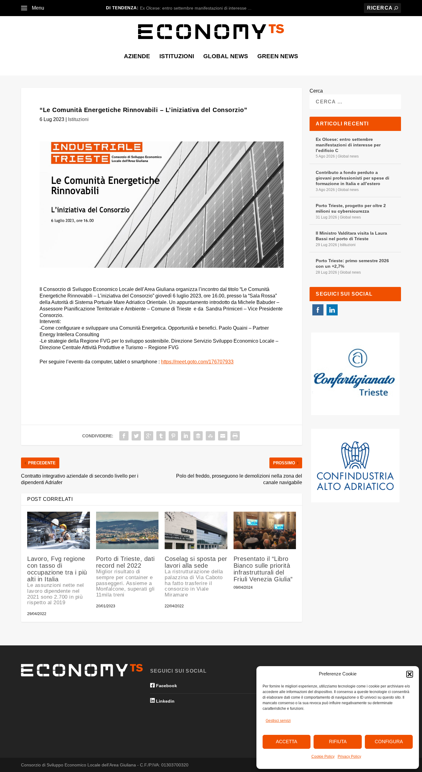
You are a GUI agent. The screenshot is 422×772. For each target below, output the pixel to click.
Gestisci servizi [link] (278, 720)
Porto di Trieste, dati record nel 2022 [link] (125, 576)
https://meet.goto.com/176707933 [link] (197, 361)
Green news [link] (277, 56)
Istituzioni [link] (176, 56)
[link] (24, 8)
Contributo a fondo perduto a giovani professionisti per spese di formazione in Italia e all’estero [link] (352, 178)
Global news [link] (225, 56)
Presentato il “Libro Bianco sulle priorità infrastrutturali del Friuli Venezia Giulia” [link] (263, 569)
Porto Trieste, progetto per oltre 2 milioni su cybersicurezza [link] (351, 208)
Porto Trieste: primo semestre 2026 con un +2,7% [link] (352, 263)
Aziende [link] (137, 56)
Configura (389, 741)
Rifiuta (338, 741)
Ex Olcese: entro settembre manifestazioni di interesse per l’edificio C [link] (348, 145)
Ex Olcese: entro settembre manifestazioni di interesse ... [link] (195, 8)
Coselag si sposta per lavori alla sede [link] (196, 576)
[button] (410, 674)
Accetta (286, 741)
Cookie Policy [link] (323, 756)
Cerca (316, 90)
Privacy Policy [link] (349, 756)
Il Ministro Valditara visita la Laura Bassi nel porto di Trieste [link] (351, 236)
